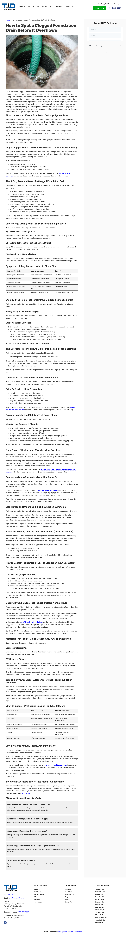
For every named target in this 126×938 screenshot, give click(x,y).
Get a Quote (99, 8)
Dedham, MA (99, 902)
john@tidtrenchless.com (17, 898)
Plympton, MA (99, 922)
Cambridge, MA (100, 899)
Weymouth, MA (100, 910)
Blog (51, 6)
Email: (6, 898)
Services (31, 6)
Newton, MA (99, 894)
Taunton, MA (99, 889)
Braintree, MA (99, 907)
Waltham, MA (99, 912)
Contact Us (69, 6)
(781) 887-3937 (115, 8)
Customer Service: (10, 912)
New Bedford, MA (101, 917)
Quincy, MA (99, 904)
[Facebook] (5, 922)
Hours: (6, 901)
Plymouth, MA (99, 915)
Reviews (59, 6)
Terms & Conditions (75, 932)
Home (8, 20)
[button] (120, 46)
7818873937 (26, 793)
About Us (22, 6)
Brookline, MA (100, 897)
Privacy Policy (63, 932)
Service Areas (42, 6)
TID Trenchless (9, 894)
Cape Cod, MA (100, 920)
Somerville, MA (100, 892)
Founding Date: (9, 918)
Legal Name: (8, 915)
